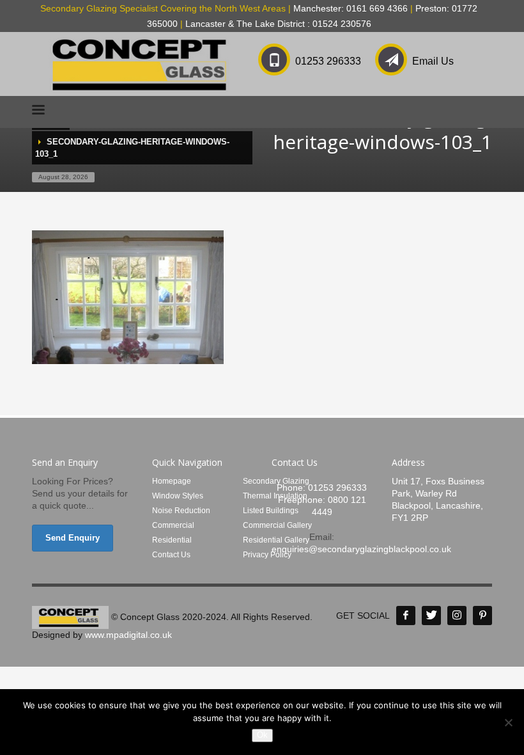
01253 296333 (328, 61)
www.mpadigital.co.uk (128, 635)
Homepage (171, 481)
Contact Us (171, 554)
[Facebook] (405, 615)
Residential (172, 540)
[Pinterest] (482, 615)
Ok (262, 735)
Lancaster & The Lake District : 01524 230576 (278, 24)
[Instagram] (456, 615)
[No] (508, 722)
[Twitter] (431, 615)
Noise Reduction (181, 510)
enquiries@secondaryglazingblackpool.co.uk (361, 549)
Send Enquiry (72, 538)
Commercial (173, 525)
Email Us (433, 61)
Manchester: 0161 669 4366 (350, 8)
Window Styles (177, 495)
